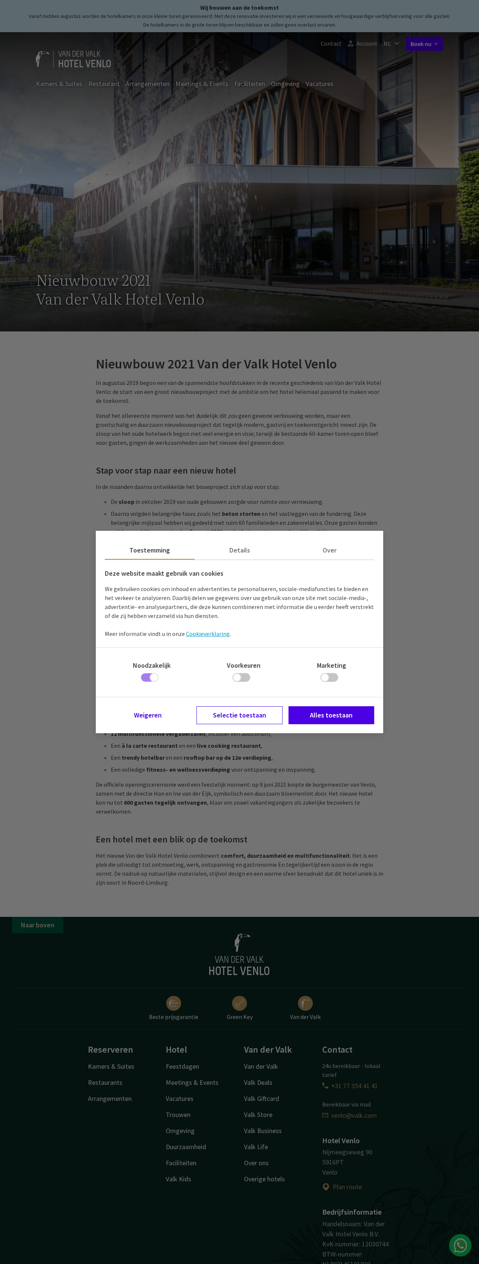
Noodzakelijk (152, 665)
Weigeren (148, 715)
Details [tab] (239, 550)
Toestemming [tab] (149, 550)
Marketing (331, 665)
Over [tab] (329, 550)
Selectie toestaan (239, 715)
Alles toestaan (331, 715)
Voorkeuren (243, 665)
